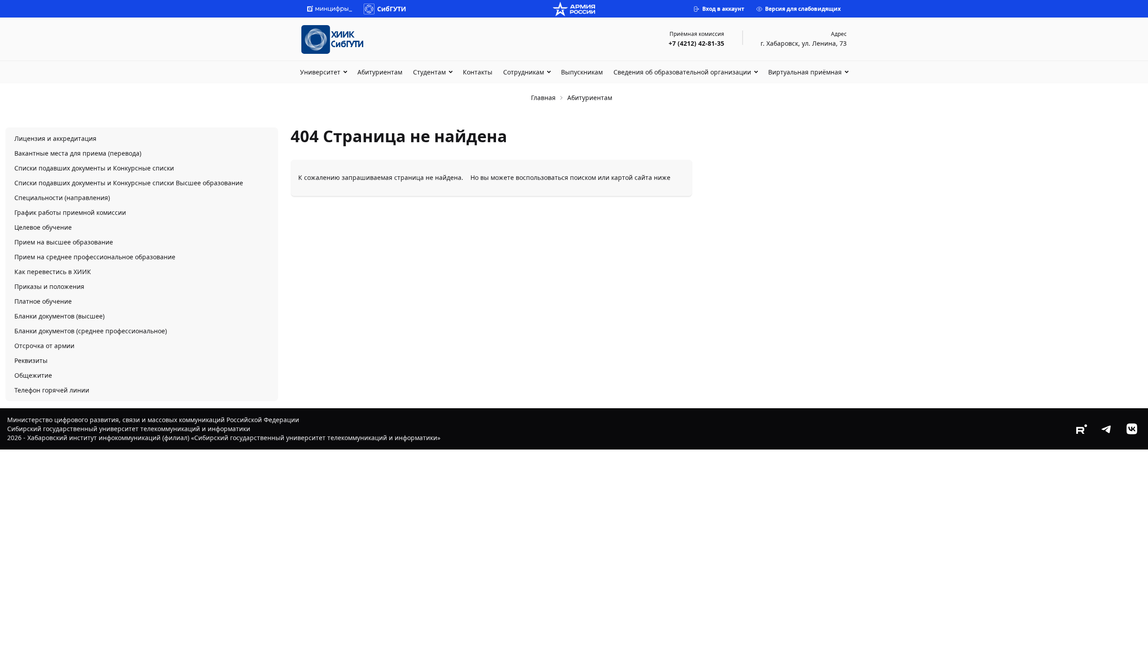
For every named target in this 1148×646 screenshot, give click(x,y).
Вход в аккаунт (723, 9)
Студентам (429, 72)
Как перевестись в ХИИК (52, 271)
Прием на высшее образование (63, 242)
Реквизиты (31, 360)
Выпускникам (582, 72)
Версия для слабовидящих (803, 9)
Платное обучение (43, 301)
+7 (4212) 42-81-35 (696, 43)
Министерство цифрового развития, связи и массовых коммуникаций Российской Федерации (153, 419)
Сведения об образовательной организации (682, 72)
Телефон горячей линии (51, 390)
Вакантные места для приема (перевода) (77, 153)
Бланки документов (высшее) (59, 316)
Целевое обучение (43, 227)
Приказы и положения (49, 286)
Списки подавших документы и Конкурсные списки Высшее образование (128, 183)
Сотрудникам (523, 72)
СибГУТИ (391, 8)
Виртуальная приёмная (805, 72)
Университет (320, 72)
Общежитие (33, 375)
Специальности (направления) (62, 197)
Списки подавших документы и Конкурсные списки (94, 168)
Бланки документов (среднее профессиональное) (90, 331)
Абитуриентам (379, 72)
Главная (543, 97)
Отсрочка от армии (44, 345)
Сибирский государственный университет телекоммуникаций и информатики (128, 428)
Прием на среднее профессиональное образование (94, 257)
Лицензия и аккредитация (55, 138)
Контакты (477, 72)
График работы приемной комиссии (70, 212)
